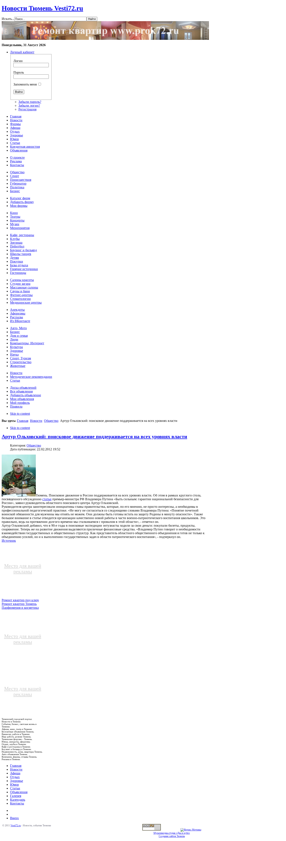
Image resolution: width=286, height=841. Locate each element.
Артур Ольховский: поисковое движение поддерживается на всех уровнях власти (94, 436)
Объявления (18, 792)
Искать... (8, 19)
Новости (36, 420)
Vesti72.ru (15, 825)
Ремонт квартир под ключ (20, 600)
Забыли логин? (29, 105)
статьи (47, 499)
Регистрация (27, 109)
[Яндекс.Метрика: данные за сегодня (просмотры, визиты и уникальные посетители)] (190, 830)
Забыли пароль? (29, 102)
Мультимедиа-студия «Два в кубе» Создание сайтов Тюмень (171, 835)
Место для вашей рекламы (22, 568)
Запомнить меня (25, 84)
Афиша (15, 773)
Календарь (17, 799)
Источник (9, 540)
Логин (18, 61)
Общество (51, 420)
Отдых (15, 777)
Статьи (15, 788)
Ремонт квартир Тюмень (19, 604)
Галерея (15, 796)
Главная (22, 420)
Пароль (18, 72)
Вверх (14, 818)
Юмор (14, 784)
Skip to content (20, 413)
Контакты (17, 803)
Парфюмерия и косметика (20, 607)
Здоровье (16, 781)
